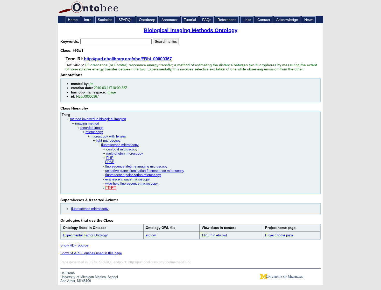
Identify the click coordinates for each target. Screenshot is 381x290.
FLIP (110, 158)
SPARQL (125, 20)
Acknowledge (287, 20)
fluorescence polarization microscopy (133, 175)
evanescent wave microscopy (127, 179)
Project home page (279, 235)
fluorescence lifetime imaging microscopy (136, 166)
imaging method (87, 123)
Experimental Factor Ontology (85, 235)
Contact (263, 20)
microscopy (94, 132)
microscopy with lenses (108, 136)
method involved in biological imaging (98, 119)
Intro (87, 20)
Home (73, 20)
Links (247, 20)
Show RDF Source (74, 245)
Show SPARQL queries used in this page (91, 253)
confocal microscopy (121, 149)
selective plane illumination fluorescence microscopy (144, 171)
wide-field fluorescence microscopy (131, 183)
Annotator (169, 20)
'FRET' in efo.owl (214, 235)
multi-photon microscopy (124, 153)
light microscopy (108, 140)
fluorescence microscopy (120, 145)
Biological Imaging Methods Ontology (190, 30)
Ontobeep (147, 20)
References (226, 20)
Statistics (105, 20)
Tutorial (190, 20)
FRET (110, 188)
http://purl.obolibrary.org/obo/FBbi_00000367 (128, 59)
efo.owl (151, 235)
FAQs (206, 20)
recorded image (91, 128)
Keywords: (70, 41)
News (308, 20)
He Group (67, 273)
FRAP (109, 162)
